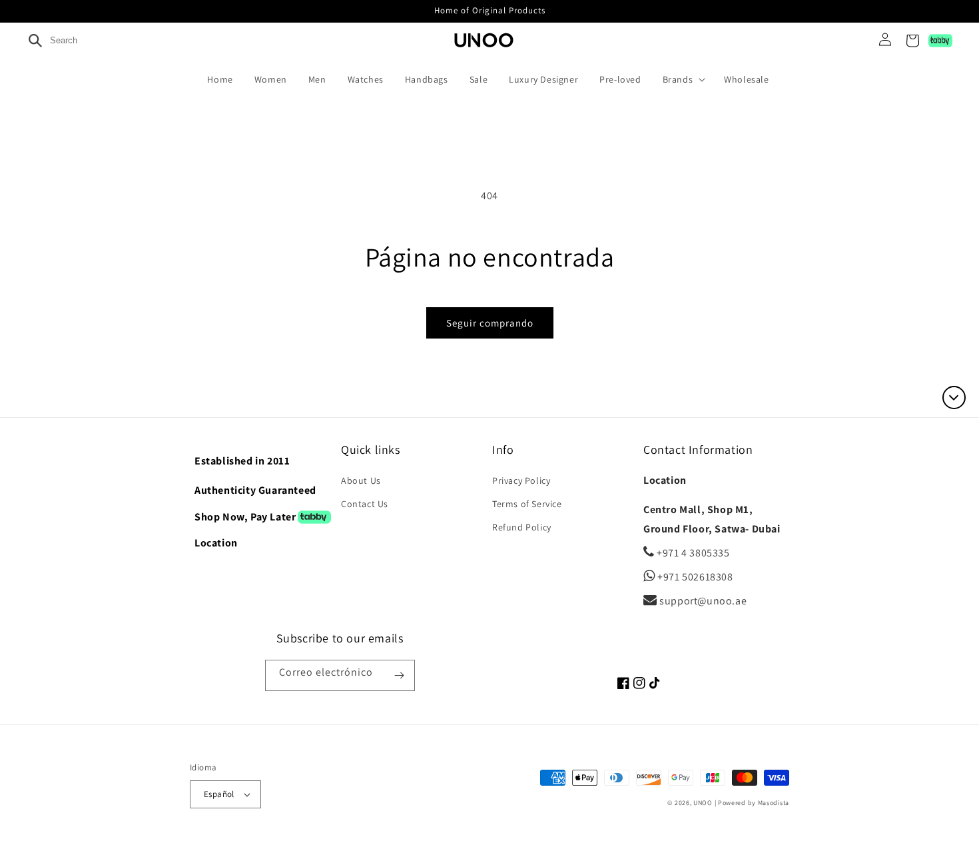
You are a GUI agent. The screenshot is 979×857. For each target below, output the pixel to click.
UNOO (703, 802)
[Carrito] (912, 40)
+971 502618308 (694, 577)
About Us (361, 480)
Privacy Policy (521, 480)
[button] (687, 79)
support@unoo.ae (702, 601)
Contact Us (364, 504)
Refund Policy (521, 527)
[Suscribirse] (399, 675)
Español (219, 794)
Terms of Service (527, 504)
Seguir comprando (489, 323)
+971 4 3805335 (692, 553)
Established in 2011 (242, 461)
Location (216, 543)
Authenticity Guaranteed (255, 490)
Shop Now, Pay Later (245, 517)
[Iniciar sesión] (879, 40)
